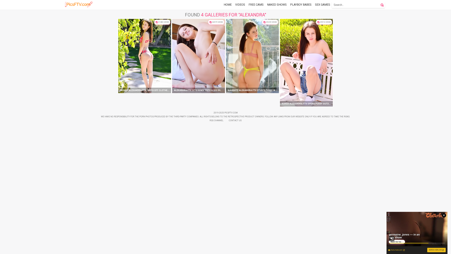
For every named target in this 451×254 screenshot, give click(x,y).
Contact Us (235, 120)
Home (228, 4)
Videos (240, 4)
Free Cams (256, 4)
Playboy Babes (300, 4)
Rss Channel (216, 120)
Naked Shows (277, 4)
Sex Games (322, 4)
